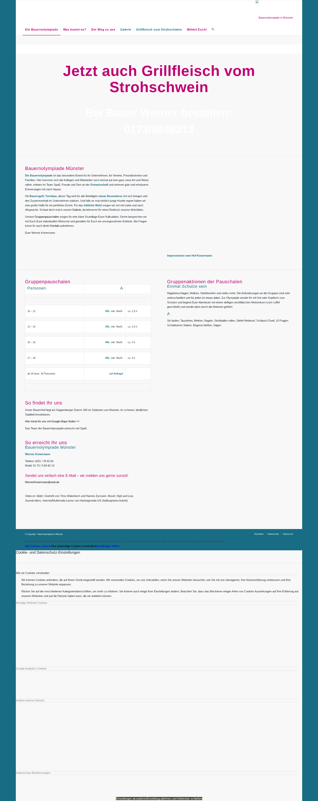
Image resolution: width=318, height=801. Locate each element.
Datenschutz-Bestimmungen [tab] (33, 772)
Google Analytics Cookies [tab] (31, 668)
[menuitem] (41, 17)
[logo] (274, 17)
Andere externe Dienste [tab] (30, 700)
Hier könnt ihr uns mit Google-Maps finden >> (52, 421)
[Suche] (212, 17)
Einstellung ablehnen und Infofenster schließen (174, 798)
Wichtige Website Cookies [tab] (31, 602)
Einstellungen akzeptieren (131, 798)
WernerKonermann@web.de (42, 482)
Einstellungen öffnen (107, 546)
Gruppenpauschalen (47, 216)
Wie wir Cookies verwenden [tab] (32, 572)
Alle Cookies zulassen (38, 546)
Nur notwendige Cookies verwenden (73, 546)
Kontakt (54, 225)
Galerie (76, 209)
